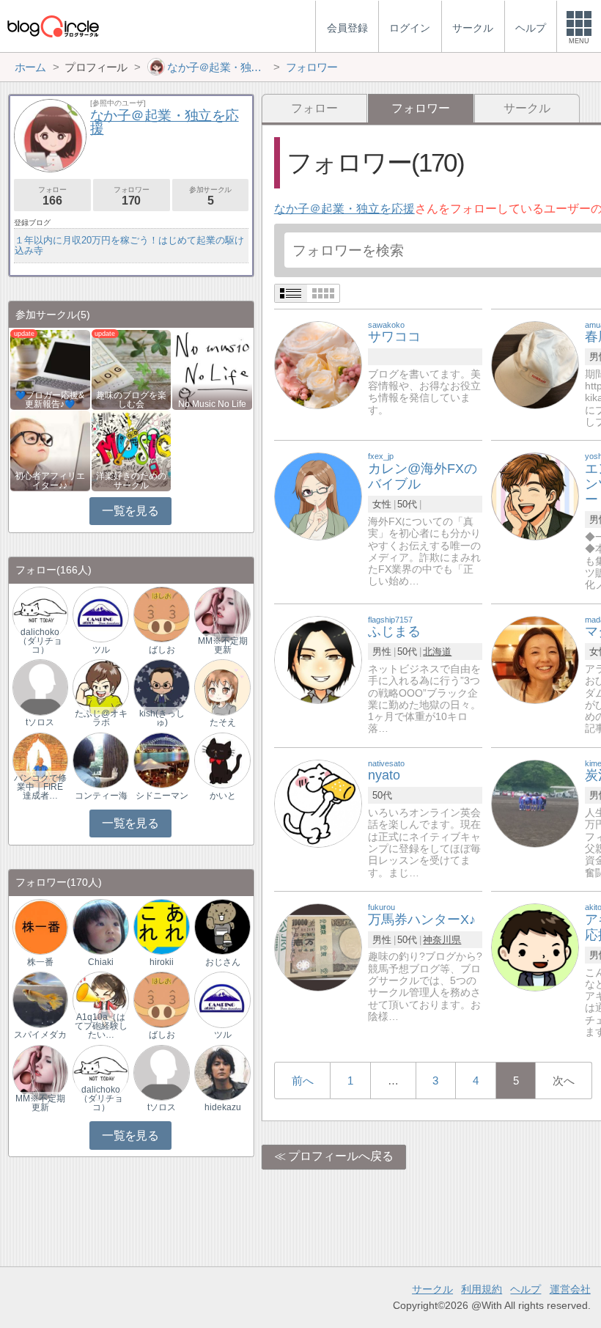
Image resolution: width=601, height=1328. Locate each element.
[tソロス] (40, 686)
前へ (303, 1080)
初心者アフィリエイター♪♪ (50, 480)
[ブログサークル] (53, 26)
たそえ (223, 722)
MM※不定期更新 (223, 645)
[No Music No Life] (212, 368)
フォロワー (131, 196)
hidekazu (222, 1107)
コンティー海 (101, 795)
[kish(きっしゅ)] (161, 686)
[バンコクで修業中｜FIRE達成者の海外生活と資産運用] (40, 759)
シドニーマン (162, 795)
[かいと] (222, 759)
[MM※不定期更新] (222, 614)
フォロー (314, 108)
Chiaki (101, 962)
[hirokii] (161, 925)
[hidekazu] (222, 1071)
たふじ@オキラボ (101, 718)
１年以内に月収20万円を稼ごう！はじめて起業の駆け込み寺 (129, 245)
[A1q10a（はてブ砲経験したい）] (100, 999)
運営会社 (570, 1289)
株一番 (40, 962)
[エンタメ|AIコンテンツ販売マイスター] (535, 496)
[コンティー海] (100, 759)
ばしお (162, 649)
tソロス (40, 722)
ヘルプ (525, 1289)
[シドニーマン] (161, 759)
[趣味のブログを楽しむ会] (131, 368)
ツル (101, 649)
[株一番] (40, 925)
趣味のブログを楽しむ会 (131, 399)
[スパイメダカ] (40, 999)
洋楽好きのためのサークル (131, 480)
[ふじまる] (318, 659)
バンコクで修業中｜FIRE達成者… (40, 787)
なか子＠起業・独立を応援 (344, 208)
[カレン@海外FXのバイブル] (318, 496)
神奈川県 (442, 939)
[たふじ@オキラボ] (100, 686)
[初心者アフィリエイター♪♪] (50, 449)
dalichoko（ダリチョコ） (40, 641)
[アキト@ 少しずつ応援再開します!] (535, 946)
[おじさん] (222, 925)
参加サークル (210, 196)
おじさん (222, 962)
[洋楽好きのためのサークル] (131, 449)
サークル (527, 108)
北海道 (437, 651)
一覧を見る (130, 511)
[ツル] (100, 614)
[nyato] (318, 802)
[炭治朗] (535, 802)
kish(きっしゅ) (162, 718)
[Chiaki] (100, 925)
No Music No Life (212, 404)
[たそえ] (222, 686)
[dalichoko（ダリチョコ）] (40, 614)
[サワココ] (318, 364)
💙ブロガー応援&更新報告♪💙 (49, 399)
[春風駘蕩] (535, 364)
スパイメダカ (40, 1034)
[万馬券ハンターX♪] (318, 946)
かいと (223, 795)
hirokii (162, 962)
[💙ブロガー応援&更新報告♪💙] (50, 368)
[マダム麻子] (535, 659)
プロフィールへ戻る (341, 1156)
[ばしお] (161, 614)
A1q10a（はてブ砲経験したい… (101, 1026)
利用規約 (481, 1289)
